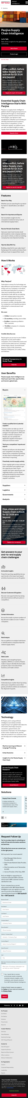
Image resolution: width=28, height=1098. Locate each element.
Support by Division (6, 1049)
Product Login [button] (14, 54)
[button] (14, 147)
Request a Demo (14, 133)
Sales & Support (5, 1046)
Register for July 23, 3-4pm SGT (14, 187)
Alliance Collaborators (6, 1057)
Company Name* (5, 920)
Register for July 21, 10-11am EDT (14, 93)
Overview (3, 1031)
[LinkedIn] (22, 1005)
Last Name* (4, 913)
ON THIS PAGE (5, 59)
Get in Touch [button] (14, 48)
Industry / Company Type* (7, 934)
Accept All (14, 1095)
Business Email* (4, 899)
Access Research (14, 785)
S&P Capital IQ (9, 895)
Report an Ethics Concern (7, 1052)
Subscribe (14, 364)
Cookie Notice (10, 1087)
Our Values (4, 1013)
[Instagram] (17, 1005)
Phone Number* (4, 927)
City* (2, 955)
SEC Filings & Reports (6, 1040)
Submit (4, 996)
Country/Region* (5, 941)
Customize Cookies (14, 1090)
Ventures (3, 1019)
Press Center (4, 1022)
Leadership (4, 1070)
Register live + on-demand (14, 542)
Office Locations (5, 1055)
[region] (14, 1086)
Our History (4, 1016)
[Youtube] (20, 1005)
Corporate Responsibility (7, 1067)
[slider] (14, 807)
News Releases (5, 1034)
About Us (3, 1024)
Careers (3, 1064)
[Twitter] (11, 1005)
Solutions (5, 8)
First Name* (4, 906)
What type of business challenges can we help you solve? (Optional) (13, 962)
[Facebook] (14, 1005)
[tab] (14, 435)
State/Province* (4, 948)
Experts (3, 1073)
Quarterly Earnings (5, 1037)
